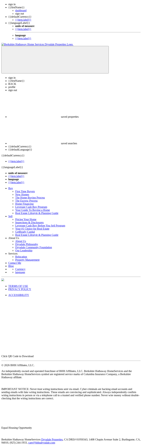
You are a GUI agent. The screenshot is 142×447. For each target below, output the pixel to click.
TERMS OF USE (18, 286)
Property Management (27, 259)
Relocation (21, 256)
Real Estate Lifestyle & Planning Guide (36, 213)
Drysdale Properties (52, 439)
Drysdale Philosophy (26, 244)
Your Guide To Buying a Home (32, 210)
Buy (10, 188)
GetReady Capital (25, 231)
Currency (20, 269)
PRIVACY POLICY (19, 289)
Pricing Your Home (25, 219)
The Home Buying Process (30, 197)
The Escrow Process (26, 200)
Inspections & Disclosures (29, 222)
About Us (20, 241)
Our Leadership (23, 250)
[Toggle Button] (55, 59)
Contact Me (14, 262)
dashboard (20, 10)
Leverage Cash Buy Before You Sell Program (40, 225)
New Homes (22, 194)
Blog (11, 266)
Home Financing (24, 203)
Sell (10, 216)
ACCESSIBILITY (18, 295)
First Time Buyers (25, 191)
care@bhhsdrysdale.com (41, 442)
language (20, 272)
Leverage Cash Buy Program (31, 206)
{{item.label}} (23, 19)
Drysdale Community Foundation (33, 247)
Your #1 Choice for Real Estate (32, 228)
